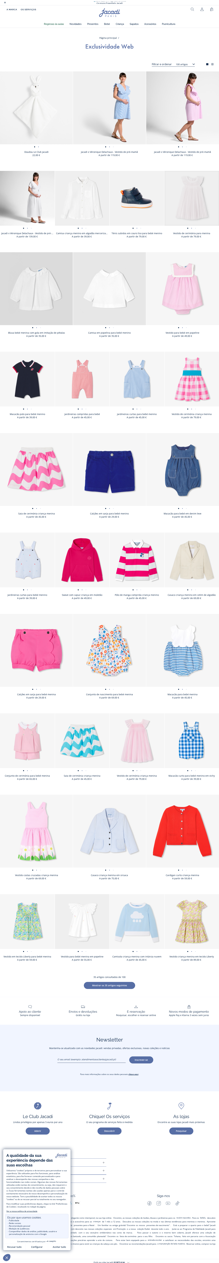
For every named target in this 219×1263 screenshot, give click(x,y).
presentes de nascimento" (158, 1225)
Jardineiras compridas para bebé (82, 414)
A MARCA (12, 9)
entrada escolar (155, 1240)
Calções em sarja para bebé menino (109, 513)
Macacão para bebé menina (183, 694)
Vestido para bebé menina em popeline (82, 956)
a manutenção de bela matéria (171, 1243)
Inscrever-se (141, 1059)
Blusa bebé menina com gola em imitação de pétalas (36, 332)
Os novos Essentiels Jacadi (109, 2)
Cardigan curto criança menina (182, 875)
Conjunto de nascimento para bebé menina (109, 694)
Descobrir (109, 1130)
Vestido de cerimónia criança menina (137, 775)
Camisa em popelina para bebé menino (109, 332)
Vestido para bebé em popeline (182, 332)
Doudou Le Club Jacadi (36, 151)
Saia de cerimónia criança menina (36, 513)
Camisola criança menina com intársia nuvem (136, 956)
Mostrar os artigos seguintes (109, 985)
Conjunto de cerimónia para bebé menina (27, 775)
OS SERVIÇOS (28, 9)
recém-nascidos (183, 1217)
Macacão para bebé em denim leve (182, 513)
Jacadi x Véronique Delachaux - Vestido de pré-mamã (109, 151)
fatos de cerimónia (128, 1236)
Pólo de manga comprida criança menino (137, 594)
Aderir (37, 1130)
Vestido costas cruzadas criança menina (36, 875)
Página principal (108, 37)
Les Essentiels (70, 1232)
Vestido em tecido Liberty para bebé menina (27, 956)
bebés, (203, 1217)
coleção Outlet (143, 1229)
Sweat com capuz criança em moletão (82, 594)
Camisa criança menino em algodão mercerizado (82, 233)
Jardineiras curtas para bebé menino (137, 414)
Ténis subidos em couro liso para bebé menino (137, 233)
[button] (54, 24)
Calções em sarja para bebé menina (36, 694)
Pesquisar (181, 1130)
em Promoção (119, 1229)
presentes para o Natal (84, 1225)
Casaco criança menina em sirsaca (109, 875)
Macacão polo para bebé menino (27, 414)
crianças (97, 1221)
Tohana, (177, 1236)
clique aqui (133, 1074)
